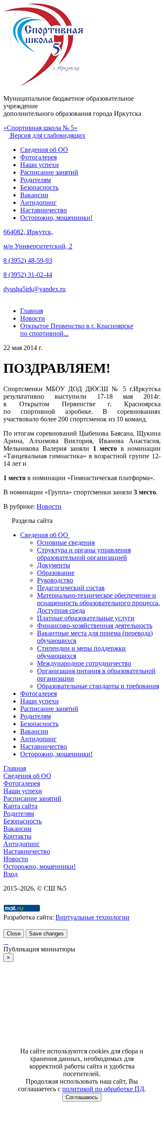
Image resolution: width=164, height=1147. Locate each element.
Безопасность (39, 187)
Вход (10, 874)
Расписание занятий (49, 172)
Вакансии (34, 195)
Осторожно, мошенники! (56, 217)
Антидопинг (38, 202)
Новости (49, 506)
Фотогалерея (38, 157)
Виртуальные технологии (93, 917)
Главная (14, 768)
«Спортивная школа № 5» (40, 127)
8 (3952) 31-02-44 (27, 274)
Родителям (35, 179)
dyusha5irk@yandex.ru (34, 289)
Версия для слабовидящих (46, 135)
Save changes (46, 933)
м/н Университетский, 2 (37, 246)
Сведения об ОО (44, 149)
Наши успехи (39, 164)
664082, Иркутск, (28, 231)
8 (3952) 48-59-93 (27, 260)
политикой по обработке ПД (103, 1088)
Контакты (17, 836)
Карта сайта (20, 806)
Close (14, 933)
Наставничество (43, 210)
